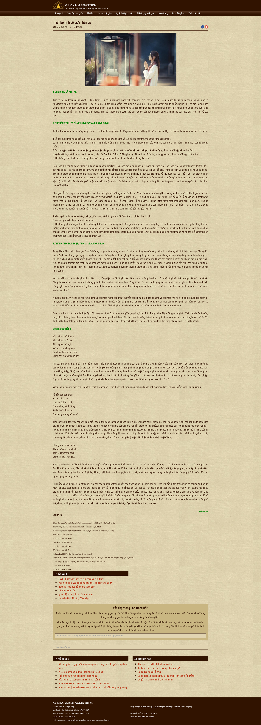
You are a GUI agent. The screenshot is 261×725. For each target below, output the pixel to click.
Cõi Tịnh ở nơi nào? (67, 590)
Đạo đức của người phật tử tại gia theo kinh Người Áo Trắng (166, 676)
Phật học (90, 13)
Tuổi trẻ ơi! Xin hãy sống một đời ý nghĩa (77, 676)
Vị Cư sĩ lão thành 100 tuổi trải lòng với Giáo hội (80, 672)
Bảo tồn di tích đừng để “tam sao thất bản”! (79, 679)
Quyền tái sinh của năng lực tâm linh (155, 679)
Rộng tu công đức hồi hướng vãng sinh (76, 586)
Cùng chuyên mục (142, 659)
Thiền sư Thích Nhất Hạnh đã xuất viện (156, 664)
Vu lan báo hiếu (195, 13)
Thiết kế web (144, 716)
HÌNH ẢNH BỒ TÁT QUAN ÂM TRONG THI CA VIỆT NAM (83, 683)
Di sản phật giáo (105, 13)
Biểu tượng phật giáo (145, 13)
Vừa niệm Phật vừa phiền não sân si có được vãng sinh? (85, 583)
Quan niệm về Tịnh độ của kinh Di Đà (76, 594)
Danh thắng (163, 13)
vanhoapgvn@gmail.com (63, 720)
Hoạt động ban (178, 13)
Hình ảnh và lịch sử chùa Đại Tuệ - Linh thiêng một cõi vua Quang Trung (92, 687)
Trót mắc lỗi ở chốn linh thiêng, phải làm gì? (159, 668)
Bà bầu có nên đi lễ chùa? (150, 672)
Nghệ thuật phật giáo (124, 13)
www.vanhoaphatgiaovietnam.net (101, 720)
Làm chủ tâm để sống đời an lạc (73, 598)
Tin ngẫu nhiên (61, 659)
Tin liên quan (60, 573)
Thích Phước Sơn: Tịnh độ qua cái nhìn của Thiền (81, 579)
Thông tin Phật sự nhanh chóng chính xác (141, 723)
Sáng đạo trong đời (75, 13)
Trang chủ (59, 13)
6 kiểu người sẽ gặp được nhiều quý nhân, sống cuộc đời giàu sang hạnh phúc (93, 666)
